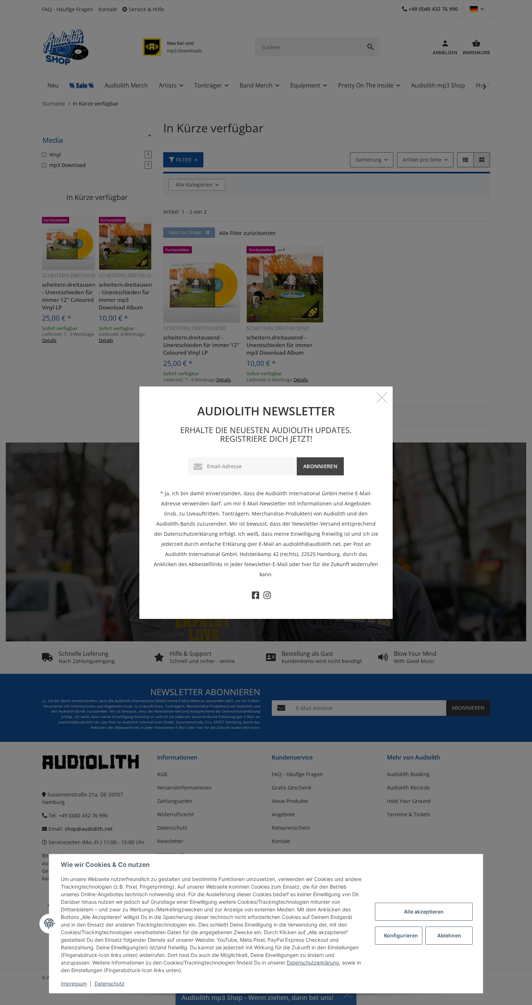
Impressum (74, 983)
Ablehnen (449, 935)
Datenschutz (109, 983)
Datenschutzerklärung (313, 962)
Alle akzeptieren (424, 911)
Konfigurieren (401, 935)
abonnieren (320, 466)
